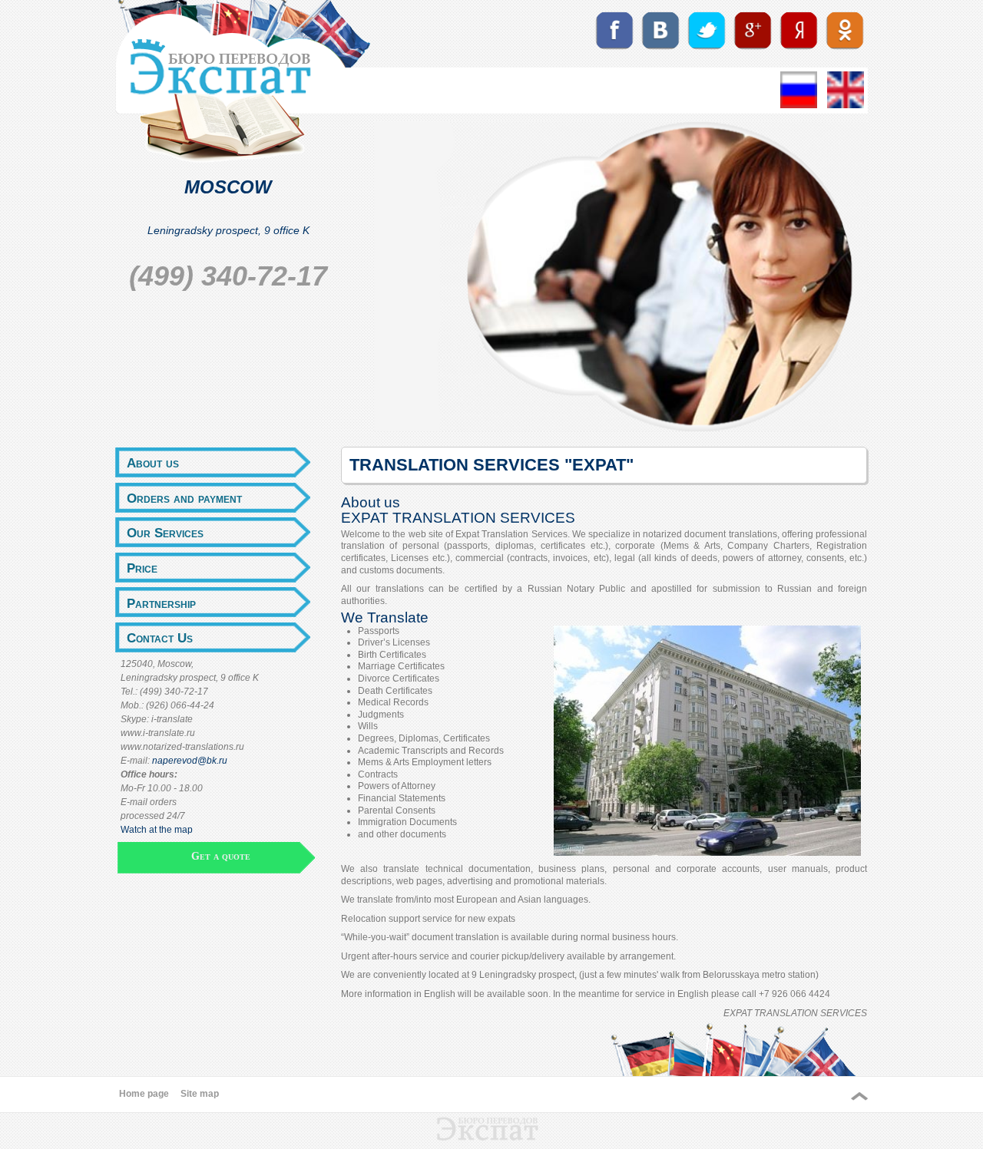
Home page (144, 1093)
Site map (199, 1093)
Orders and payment (184, 498)
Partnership (161, 603)
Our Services (165, 532)
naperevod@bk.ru (189, 760)
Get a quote (220, 856)
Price (142, 568)
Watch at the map (157, 829)
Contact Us (160, 637)
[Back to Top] (859, 1096)
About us (153, 462)
